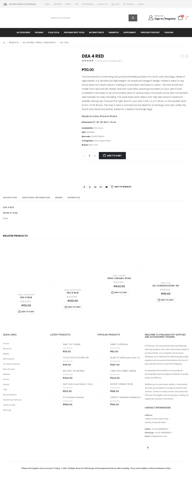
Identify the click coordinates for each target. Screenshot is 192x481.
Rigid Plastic (105, 140)
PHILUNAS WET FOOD (74, 32)
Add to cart (114, 155)
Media (47, 4)
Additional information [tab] (36, 197)
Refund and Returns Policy (160, 468)
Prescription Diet (150, 32)
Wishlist (130, 4)
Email (106, 187)
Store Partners (10, 394)
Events (68, 4)
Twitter (89, 187)
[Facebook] (148, 448)
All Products (8, 359)
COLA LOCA (53, 32)
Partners (57, 4)
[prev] (182, 56)
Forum (6, 379)
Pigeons (169, 32)
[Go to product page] (26, 267)
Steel (169, 283)
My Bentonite (96, 32)
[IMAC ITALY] (96, 173)
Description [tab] (10, 197)
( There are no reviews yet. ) (109, 60)
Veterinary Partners (12, 400)
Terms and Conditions (139, 468)
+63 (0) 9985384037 (160, 429)
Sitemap (7, 410)
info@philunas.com (158, 436)
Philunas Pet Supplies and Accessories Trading (40, 468)
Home (6, 343)
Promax (39, 32)
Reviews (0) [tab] (74, 197)
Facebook (84, 187)
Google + (101, 187)
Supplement (129, 32)
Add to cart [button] (27, 311)
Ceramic (122, 276)
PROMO (141, 4)
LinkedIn (95, 187)
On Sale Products (11, 364)
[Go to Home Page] (4, 42)
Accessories (23, 32)
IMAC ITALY (93, 145)
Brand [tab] (58, 197)
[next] (187, 56)
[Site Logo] (15, 18)
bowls (96, 140)
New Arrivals (9, 369)
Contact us (102, 4)
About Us (7, 348)
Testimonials (87, 4)
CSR (76, 4)
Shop (117, 4)
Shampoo (114, 32)
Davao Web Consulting (120, 468)
